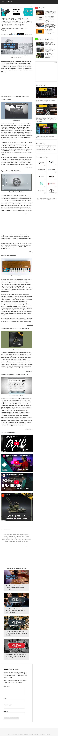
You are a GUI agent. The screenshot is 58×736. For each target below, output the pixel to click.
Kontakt (53, 198)
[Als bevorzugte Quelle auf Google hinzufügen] (20, 34)
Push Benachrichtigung (51, 199)
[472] (51, 162)
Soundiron (30, 325)
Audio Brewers (29, 167)
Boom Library (29, 371)
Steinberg (30, 251)
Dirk (10, 34)
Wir (37, 198)
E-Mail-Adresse (8, 705)
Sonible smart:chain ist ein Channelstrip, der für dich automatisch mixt (46, 95)
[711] (41, 162)
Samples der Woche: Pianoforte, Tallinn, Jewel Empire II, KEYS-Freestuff (15, 587)
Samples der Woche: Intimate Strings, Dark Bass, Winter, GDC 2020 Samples (16, 610)
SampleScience (29, 429)
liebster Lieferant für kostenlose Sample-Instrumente (16, 398)
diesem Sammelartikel (7, 96)
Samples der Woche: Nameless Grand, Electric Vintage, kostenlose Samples (16, 633)
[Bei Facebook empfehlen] (24, 530)
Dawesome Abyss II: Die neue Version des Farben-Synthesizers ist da (45, 131)
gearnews (8, 2)
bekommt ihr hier (19, 420)
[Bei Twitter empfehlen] (29, 530)
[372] (41, 184)
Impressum (48, 198)
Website (6, 711)
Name (5, 698)
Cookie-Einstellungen (41, 199)
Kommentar (7, 686)
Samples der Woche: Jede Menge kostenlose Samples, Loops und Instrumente (16, 656)
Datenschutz (42, 198)
